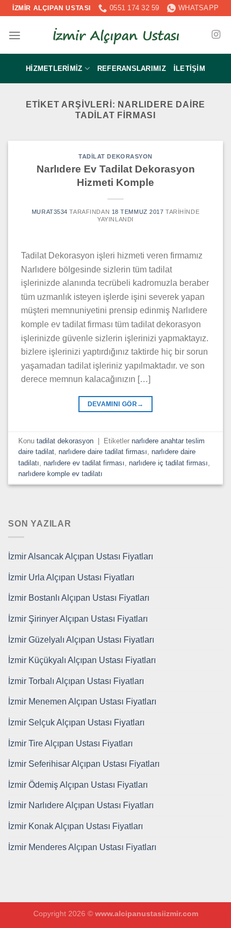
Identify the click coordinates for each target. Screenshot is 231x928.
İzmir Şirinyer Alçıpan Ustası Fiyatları (78, 618)
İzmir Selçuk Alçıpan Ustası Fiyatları (76, 722)
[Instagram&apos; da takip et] (216, 35)
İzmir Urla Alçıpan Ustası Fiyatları (71, 577)
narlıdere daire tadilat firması (103, 452)
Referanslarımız (131, 68)
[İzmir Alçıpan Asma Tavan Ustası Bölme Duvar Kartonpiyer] (115, 35)
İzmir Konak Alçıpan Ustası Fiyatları (75, 826)
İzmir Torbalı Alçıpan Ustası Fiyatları (76, 681)
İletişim (189, 68)
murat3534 (50, 211)
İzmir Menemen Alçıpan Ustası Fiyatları (82, 701)
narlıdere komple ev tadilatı (60, 474)
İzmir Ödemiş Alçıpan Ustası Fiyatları (78, 784)
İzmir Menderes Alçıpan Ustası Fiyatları (82, 847)
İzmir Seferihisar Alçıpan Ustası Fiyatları (84, 763)
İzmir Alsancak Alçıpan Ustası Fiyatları (80, 556)
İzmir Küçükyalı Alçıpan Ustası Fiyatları (82, 660)
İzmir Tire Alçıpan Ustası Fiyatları (70, 743)
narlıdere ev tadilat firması (84, 463)
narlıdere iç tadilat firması (168, 463)
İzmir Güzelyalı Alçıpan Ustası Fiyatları (81, 639)
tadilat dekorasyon (115, 156)
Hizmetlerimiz (54, 68)
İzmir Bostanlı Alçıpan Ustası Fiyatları (78, 597)
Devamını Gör (116, 404)
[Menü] (14, 35)
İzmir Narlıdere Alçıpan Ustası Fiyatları (81, 805)
